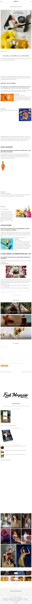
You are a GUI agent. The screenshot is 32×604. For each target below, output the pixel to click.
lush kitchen (3, 292)
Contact (26, 600)
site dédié (26, 237)
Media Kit (25, 599)
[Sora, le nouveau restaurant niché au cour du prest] (26, 594)
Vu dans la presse (12, 599)
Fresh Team (5, 599)
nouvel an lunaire (8, 292)
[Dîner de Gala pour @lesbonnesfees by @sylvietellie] (0, 594)
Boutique (11, 600)
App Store (9, 425)
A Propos (26, 598)
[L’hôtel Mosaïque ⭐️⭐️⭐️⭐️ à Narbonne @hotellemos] (7, 594)
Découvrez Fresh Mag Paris (8, 598)
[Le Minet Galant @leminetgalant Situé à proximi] (19, 594)
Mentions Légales (18, 600)
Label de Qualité (5, 600)
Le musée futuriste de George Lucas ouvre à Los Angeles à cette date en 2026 (15, 450)
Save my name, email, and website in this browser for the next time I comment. (12, 363)
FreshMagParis (16, 591)
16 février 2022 (16, 8)
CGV (23, 600)
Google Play (14, 425)
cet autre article (26, 287)
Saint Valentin (14, 292)
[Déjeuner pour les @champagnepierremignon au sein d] (13, 594)
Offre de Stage (20, 599)
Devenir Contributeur (19, 598)
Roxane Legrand (4, 51)
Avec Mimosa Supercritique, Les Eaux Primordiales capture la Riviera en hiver (15, 454)
